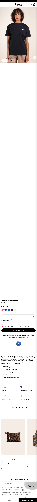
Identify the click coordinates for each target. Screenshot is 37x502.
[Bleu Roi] (9, 310)
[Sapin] (5, 310)
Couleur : (5, 306)
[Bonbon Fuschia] (2, 310)
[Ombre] (12, 310)
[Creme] (15, 310)
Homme (12, 60)
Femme (5, 60)
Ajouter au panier (13, 468)
